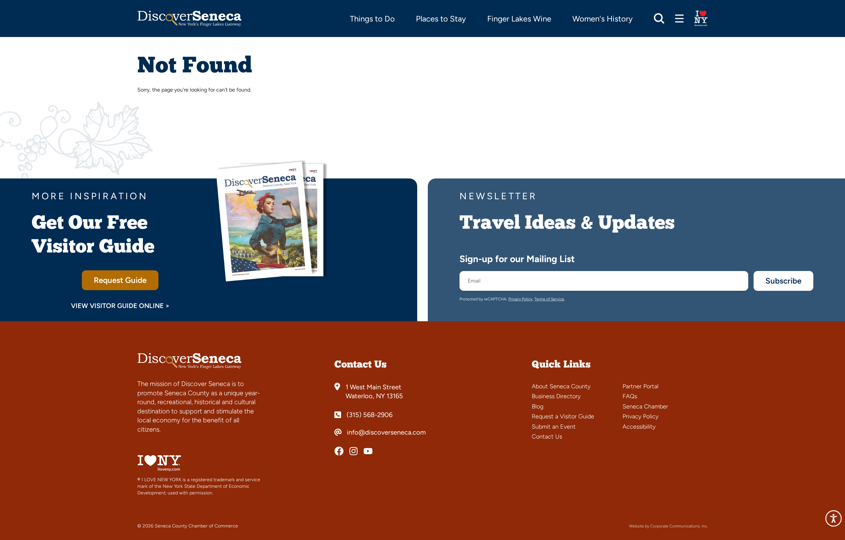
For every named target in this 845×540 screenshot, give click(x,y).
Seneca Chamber (645, 406)
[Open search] (659, 18)
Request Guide (120, 280)
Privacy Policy (520, 299)
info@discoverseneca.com (386, 432)
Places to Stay (441, 18)
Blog (537, 406)
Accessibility (639, 426)
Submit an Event (554, 426)
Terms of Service (549, 299)
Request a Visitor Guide (563, 416)
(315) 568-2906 (369, 414)
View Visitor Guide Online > (120, 306)
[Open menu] (679, 18)
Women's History (602, 18)
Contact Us (547, 436)
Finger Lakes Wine (519, 18)
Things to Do (372, 18)
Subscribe (783, 281)
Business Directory (556, 396)
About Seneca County (561, 386)
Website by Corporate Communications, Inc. (668, 526)
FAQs (630, 396)
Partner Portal (641, 386)
